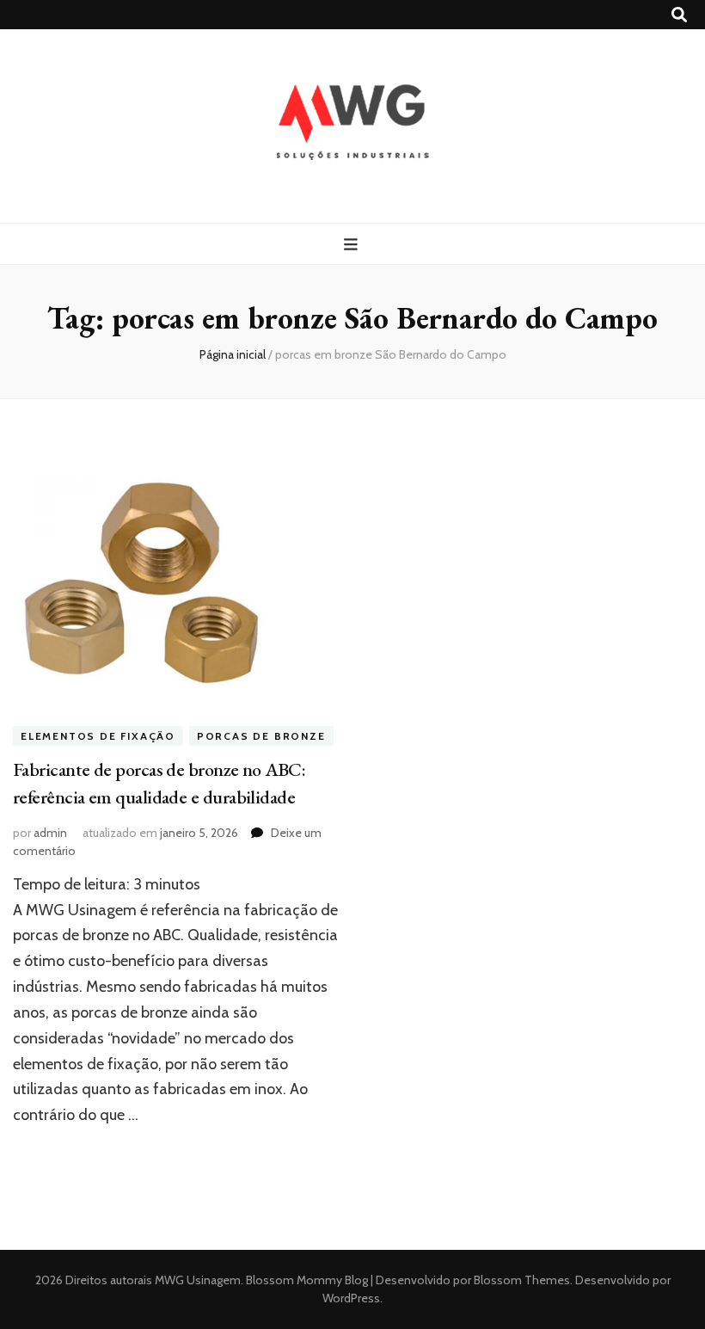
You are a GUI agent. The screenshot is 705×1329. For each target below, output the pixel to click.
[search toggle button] (679, 15)
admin (50, 832)
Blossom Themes (520, 1280)
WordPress (351, 1298)
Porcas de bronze (261, 735)
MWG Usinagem (198, 1280)
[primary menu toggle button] (353, 245)
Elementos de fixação (98, 735)
